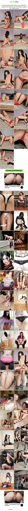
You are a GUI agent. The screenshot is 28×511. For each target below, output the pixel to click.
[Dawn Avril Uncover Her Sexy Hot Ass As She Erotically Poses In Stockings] (21, 440)
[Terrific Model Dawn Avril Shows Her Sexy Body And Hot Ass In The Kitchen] (21, 221)
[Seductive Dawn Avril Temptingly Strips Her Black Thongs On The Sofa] (7, 300)
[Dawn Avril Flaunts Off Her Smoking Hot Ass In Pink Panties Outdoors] (7, 241)
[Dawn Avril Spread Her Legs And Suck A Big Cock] (21, 340)
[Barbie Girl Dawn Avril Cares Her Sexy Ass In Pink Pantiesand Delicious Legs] (7, 320)
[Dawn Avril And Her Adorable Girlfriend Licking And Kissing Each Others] (21, 201)
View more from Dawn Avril (14, 170)
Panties (14, 2)
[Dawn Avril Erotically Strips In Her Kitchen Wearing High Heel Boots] (7, 360)
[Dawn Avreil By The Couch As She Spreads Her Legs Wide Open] (21, 460)
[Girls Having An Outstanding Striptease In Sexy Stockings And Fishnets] (7, 221)
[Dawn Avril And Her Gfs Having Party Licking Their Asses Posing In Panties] (7, 400)
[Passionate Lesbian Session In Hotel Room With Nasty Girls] (21, 400)
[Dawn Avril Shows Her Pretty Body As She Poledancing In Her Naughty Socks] (7, 260)
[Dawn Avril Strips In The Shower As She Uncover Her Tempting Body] (7, 340)
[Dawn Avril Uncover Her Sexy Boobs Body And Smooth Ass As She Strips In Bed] (7, 380)
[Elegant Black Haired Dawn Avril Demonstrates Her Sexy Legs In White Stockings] (21, 380)
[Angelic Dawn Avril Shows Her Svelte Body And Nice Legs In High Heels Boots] (7, 480)
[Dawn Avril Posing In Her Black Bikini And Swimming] (21, 320)
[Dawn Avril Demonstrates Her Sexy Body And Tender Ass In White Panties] (21, 241)
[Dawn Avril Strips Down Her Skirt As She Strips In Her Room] (7, 460)
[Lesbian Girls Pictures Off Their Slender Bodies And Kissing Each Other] (21, 480)
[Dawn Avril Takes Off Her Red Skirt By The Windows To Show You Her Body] (21, 300)
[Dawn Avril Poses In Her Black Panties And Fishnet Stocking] (7, 420)
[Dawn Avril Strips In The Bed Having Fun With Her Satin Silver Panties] (21, 280)
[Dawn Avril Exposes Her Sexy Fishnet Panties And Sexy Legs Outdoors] (21, 260)
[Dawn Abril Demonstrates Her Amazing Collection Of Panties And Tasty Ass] (7, 201)
